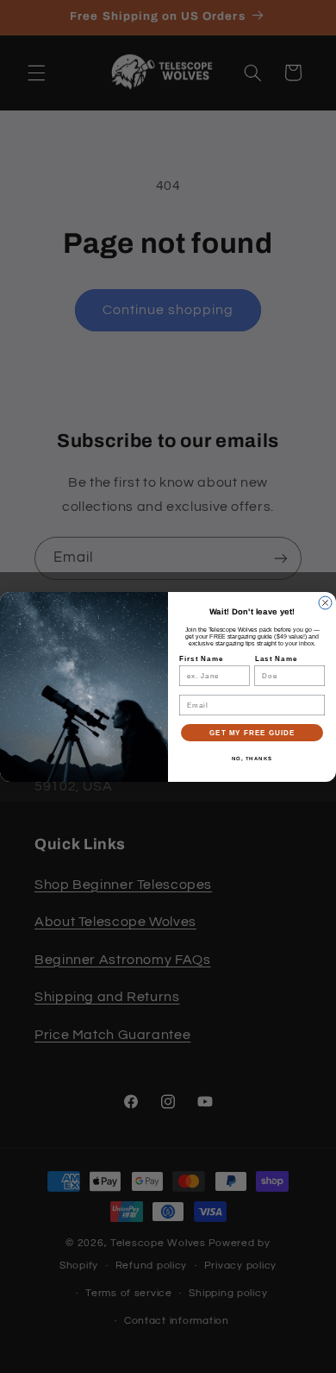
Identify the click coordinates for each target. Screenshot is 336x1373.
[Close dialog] (325, 602)
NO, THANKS (252, 758)
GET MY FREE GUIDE (252, 732)
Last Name (276, 659)
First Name (201, 659)
